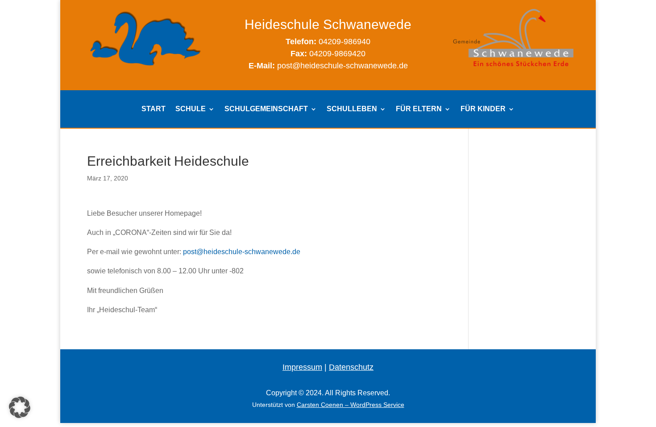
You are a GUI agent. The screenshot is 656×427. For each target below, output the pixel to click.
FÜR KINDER (483, 109)
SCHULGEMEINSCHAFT (266, 109)
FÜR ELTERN (419, 109)
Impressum (302, 367)
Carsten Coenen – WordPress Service (350, 404)
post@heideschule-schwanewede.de (241, 251)
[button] (19, 407)
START (153, 109)
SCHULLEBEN (352, 109)
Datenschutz (351, 367)
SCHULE (190, 109)
